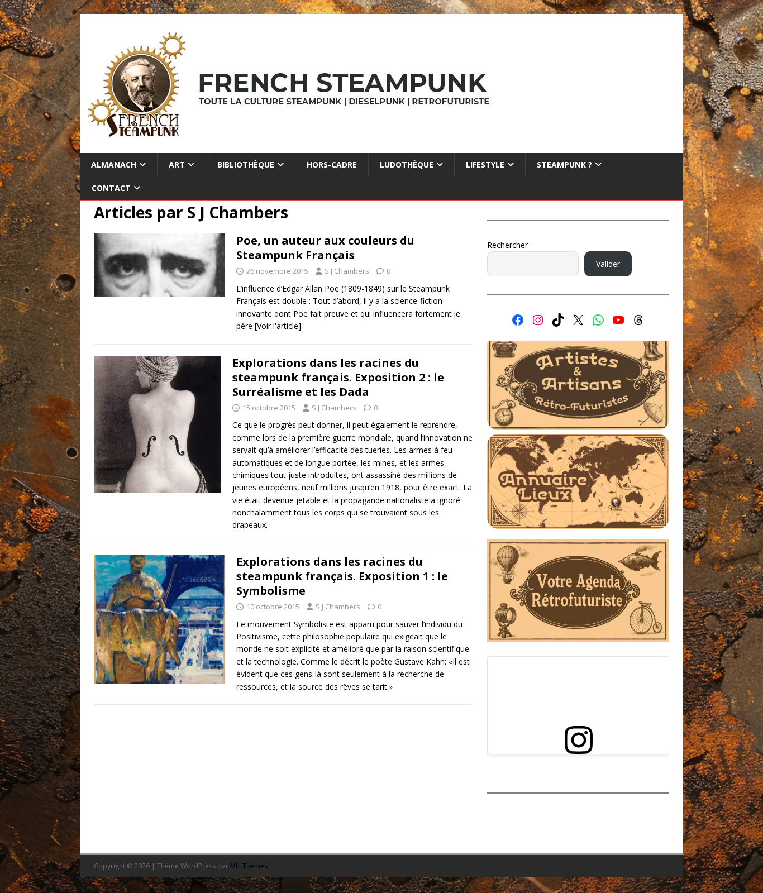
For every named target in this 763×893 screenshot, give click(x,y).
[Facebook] (517, 320)
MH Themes (249, 866)
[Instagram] (538, 320)
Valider (608, 264)
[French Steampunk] (381, 146)
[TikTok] (558, 320)
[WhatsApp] (598, 320)
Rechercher (507, 245)
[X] (578, 320)
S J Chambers (347, 271)
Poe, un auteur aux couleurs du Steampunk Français (325, 247)
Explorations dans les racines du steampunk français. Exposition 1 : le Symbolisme (342, 576)
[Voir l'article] (278, 326)
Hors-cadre (332, 164)
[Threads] (638, 320)
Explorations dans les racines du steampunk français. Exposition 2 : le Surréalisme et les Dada (338, 377)
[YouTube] (618, 320)
